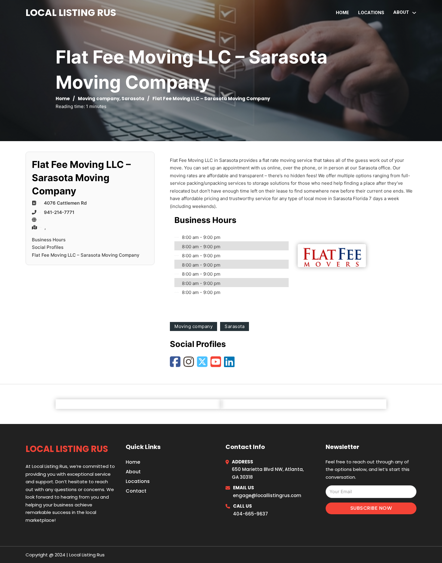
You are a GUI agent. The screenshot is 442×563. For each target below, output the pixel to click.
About (133, 471)
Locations (371, 12)
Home (342, 12)
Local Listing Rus (71, 12)
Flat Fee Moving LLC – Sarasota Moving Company (86, 255)
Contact (136, 490)
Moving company (98, 98)
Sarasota (132, 98)
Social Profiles (47, 247)
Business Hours (49, 240)
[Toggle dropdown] (414, 13)
